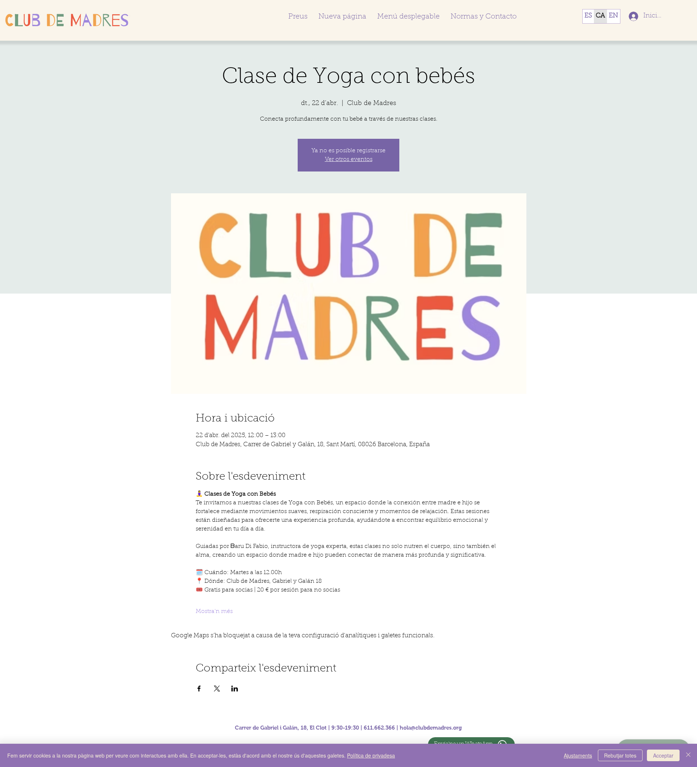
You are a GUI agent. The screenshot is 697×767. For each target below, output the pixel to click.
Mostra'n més (214, 611)
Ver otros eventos (348, 159)
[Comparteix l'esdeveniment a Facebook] (199, 688)
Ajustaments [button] (578, 755)
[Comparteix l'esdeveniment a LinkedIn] (234, 688)
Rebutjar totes (620, 755)
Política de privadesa (371, 755)
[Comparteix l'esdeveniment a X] (216, 688)
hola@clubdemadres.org (431, 727)
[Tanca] (688, 755)
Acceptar (663, 755)
